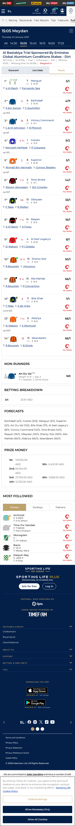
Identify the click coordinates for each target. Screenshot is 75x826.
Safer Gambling (35, 774)
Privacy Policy (12, 743)
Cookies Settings (37, 799)
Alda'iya (36, 318)
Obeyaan (36, 199)
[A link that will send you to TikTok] (47, 722)
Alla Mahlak (38, 278)
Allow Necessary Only (37, 809)
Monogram (20, 535)
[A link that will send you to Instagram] (35, 722)
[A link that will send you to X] (41, 722)
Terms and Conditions (15, 738)
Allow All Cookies (37, 819)
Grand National (10, 642)
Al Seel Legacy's (41, 239)
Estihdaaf (37, 100)
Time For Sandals (24, 525)
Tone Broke (38, 179)
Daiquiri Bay (21, 555)
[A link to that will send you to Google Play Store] (37, 704)
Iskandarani (39, 338)
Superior (36, 159)
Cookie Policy (11, 758)
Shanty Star (39, 258)
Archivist (18, 515)
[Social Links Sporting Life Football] (42, 729)
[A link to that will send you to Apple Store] (38, 692)
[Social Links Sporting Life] (32, 729)
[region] (37, 801)
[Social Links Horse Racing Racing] (37, 729)
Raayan (35, 219)
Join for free (29, 586)
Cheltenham (9, 631)
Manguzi (36, 80)
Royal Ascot (9, 637)
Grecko (35, 140)
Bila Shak (37, 298)
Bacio (16, 545)
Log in (49, 586)
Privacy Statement (14, 748)
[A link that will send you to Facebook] (29, 722)
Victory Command (42, 120)
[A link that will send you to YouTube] (52, 722)
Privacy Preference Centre (17, 753)
